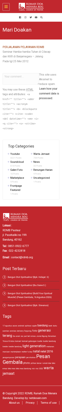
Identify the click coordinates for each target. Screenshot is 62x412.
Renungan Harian (43, 169)
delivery (20, 331)
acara (15, 326)
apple (34, 326)
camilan (6, 331)
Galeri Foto (16, 169)
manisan (6, 352)
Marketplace (17, 177)
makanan (50, 346)
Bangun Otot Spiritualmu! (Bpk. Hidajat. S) (28, 277)
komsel (18, 341)
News (36, 161)
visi (33, 368)
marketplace (16, 352)
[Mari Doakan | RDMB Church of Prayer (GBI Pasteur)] (30, 6)
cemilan (13, 331)
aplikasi (28, 326)
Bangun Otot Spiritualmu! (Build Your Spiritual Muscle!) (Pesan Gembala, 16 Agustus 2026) (30, 295)
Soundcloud (17, 161)
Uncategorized (41, 177)
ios (22, 336)
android (21, 326)
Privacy (30, 402)
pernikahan (31, 357)
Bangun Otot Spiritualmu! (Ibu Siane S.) (27, 285)
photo (26, 363)
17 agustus (7, 326)
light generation (34, 346)
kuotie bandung (49, 341)
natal (36, 351)
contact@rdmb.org (22, 257)
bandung (43, 325)
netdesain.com (38, 398)
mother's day (27, 352)
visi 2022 (39, 368)
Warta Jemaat (41, 153)
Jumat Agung (41, 336)
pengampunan (8, 357)
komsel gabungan (29, 341)
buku (55, 326)
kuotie (39, 341)
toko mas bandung (23, 368)
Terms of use (49, 402)
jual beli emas (30, 336)
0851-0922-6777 (18, 246)
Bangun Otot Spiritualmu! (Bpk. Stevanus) (28, 305)
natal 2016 (46, 351)
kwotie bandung (15, 346)
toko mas (11, 368)
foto (34, 330)
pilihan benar (36, 363)
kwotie (5, 346)
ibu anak (16, 336)
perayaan (20, 357)
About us (14, 402)
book (50, 326)
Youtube (15, 153)
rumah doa (46, 363)
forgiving (28, 331)
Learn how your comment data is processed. (49, 93)
